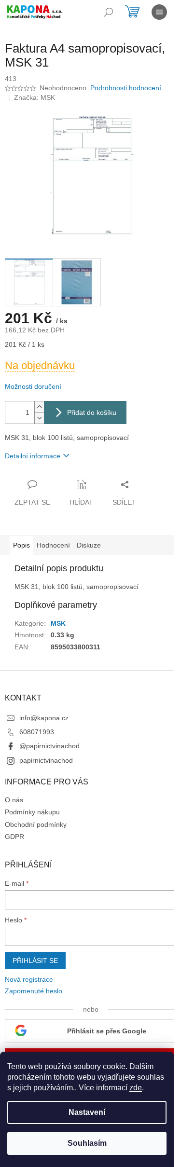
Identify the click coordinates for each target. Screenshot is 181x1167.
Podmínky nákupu (32, 812)
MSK (58, 623)
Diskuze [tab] (89, 545)
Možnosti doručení (33, 386)
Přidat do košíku (91, 412)
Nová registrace (29, 979)
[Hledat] (108, 12)
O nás (14, 800)
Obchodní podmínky (36, 824)
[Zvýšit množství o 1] (39, 406)
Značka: (34, 97)
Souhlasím (87, 1143)
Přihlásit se (35, 960)
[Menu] (159, 12)
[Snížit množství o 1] (39, 418)
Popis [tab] (21, 545)
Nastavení (87, 1112)
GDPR (14, 836)
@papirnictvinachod (49, 746)
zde (135, 1088)
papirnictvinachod (46, 760)
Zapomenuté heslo (33, 991)
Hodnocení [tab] (53, 545)
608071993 (36, 732)
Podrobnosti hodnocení (125, 88)
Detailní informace (32, 456)
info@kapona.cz (44, 718)
